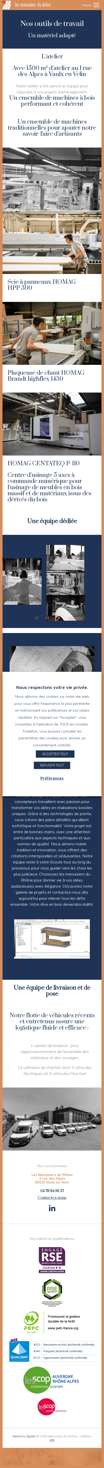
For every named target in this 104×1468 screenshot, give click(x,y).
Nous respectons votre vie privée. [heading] (52, 687)
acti (52, 1440)
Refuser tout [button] (52, 765)
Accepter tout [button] (55, 754)
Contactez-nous (52, 1198)
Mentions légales (24, 1436)
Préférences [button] (52, 778)
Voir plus (75, 618)
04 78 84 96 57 (52, 1191)
